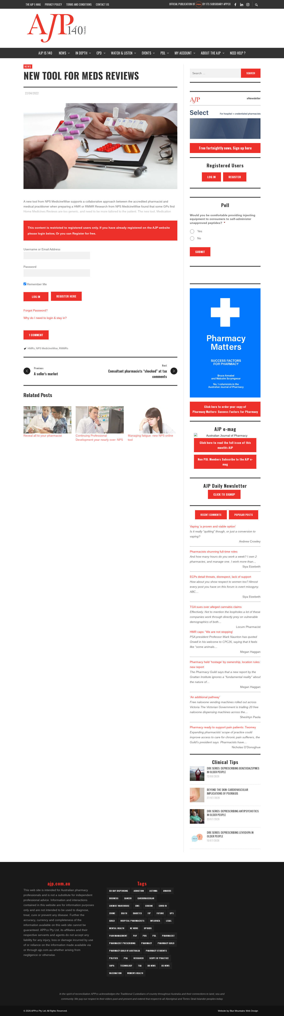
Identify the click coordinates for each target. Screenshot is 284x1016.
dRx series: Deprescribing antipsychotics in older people (233, 813)
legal (169, 920)
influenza (155, 920)
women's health (135, 973)
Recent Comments (210, 514)
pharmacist (168, 935)
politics (113, 958)
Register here (66, 296)
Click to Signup (224, 494)
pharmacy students (156, 950)
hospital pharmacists (132, 920)
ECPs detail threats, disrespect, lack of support (220, 576)
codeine (149, 905)
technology (126, 965)
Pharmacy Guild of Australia (124, 950)
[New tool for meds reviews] (100, 146)
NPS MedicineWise (47, 348)
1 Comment (36, 335)
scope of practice (159, 958)
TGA (140, 965)
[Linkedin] (241, 4)
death (124, 913)
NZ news (134, 928)
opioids (148, 928)
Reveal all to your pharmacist (42, 435)
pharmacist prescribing (122, 943)
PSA (126, 958)
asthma (153, 890)
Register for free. (84, 233)
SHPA (111, 965)
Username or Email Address (41, 249)
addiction (139, 890)
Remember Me (36, 284)
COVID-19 (163, 905)
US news (165, 965)
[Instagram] (248, 4)
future (160, 913)
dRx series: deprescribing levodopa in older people (230, 834)
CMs (137, 905)
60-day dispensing (118, 890)
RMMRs (63, 348)
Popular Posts (243, 514)
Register (234, 177)
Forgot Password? (35, 310)
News (28, 66)
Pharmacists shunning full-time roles (213, 551)
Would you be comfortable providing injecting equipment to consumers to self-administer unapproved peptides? (222, 219)
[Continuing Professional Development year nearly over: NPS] (100, 420)
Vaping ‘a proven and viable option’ (213, 526)
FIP (149, 913)
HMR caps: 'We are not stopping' (211, 631)
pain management (118, 935)
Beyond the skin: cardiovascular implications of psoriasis (227, 791)
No (199, 238)
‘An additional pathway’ (205, 697)
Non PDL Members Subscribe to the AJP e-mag (225, 461)
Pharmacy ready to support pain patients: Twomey (223, 727)
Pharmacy (146, 943)
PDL (154, 935)
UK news (151, 965)
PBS (145, 935)
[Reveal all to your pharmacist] (47, 420)
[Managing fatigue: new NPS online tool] (152, 420)
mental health (116, 928)
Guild (112, 920)
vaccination (115, 973)
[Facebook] (235, 4)
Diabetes (137, 913)
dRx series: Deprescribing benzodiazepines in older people (233, 770)
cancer (128, 898)
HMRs (31, 348)
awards (167, 890)
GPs (172, 913)
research (138, 958)
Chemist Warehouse (119, 905)
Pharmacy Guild (166, 943)
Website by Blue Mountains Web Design (238, 1011)
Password (29, 266)
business (113, 898)
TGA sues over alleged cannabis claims (216, 607)
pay (135, 935)
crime (112, 913)
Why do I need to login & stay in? (45, 318)
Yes (199, 231)
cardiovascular (145, 898)
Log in (211, 177)
